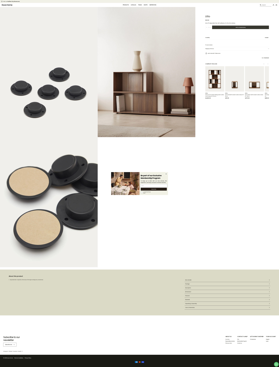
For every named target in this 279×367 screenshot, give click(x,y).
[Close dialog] (166, 174)
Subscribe (153, 189)
